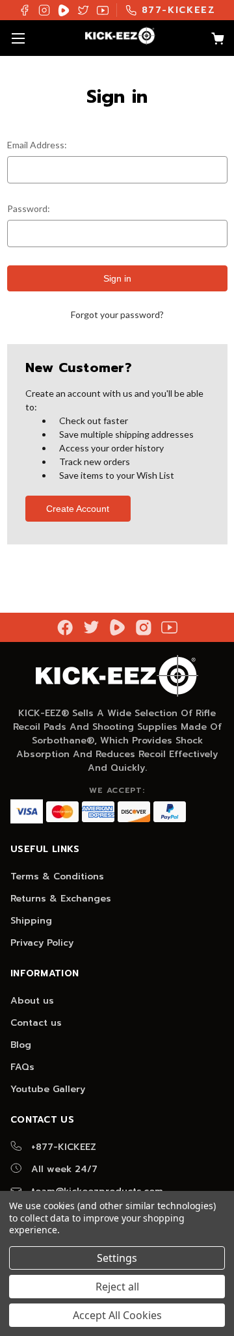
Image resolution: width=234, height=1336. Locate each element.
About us (32, 1001)
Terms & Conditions (57, 876)
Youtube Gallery (47, 1089)
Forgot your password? (117, 314)
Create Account (77, 508)
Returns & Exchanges (60, 898)
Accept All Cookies (117, 1315)
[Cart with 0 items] (211, 40)
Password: (28, 208)
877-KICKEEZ (179, 10)
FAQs (22, 1067)
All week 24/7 (63, 1169)
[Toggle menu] (18, 38)
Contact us (36, 1023)
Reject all (117, 1286)
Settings (117, 1258)
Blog (20, 1045)
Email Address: (37, 144)
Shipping (31, 921)
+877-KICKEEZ (62, 1147)
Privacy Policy (41, 943)
